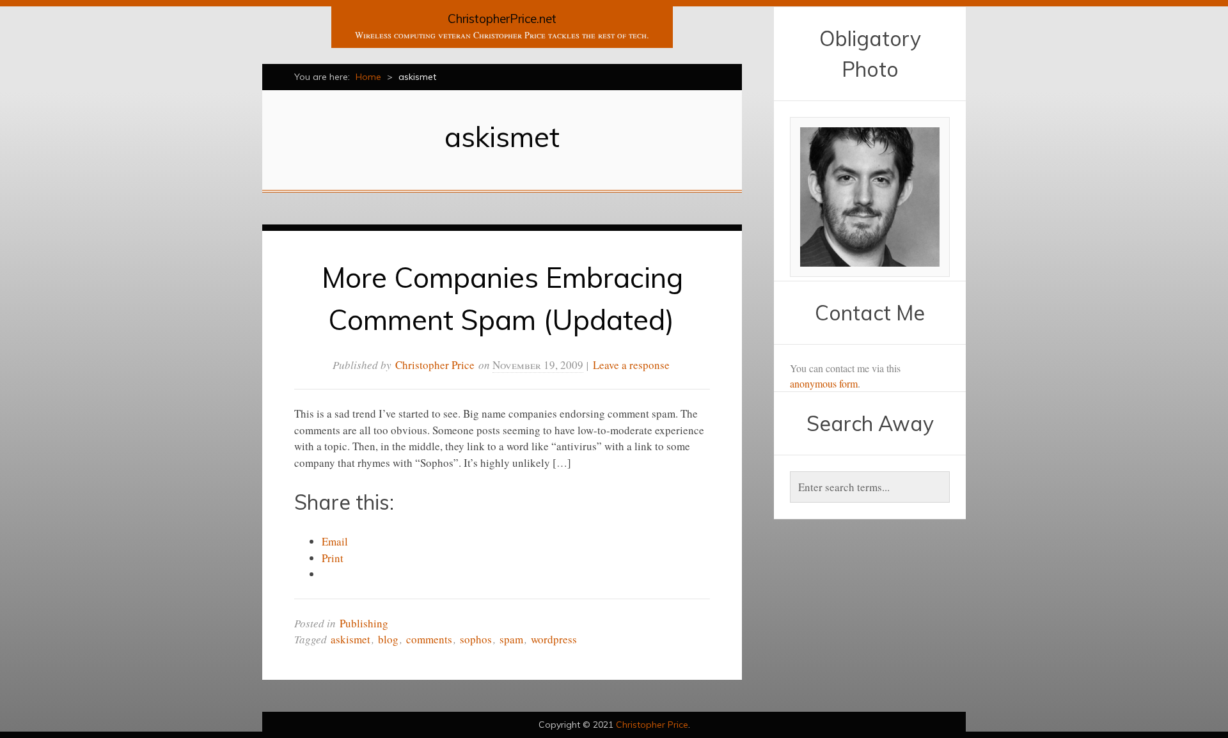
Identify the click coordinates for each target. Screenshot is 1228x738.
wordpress (554, 639)
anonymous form (824, 383)
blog (388, 639)
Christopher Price (435, 364)
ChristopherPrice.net (502, 18)
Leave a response (631, 364)
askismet (350, 639)
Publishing (364, 623)
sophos (476, 639)
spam (511, 639)
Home (368, 76)
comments (429, 639)
